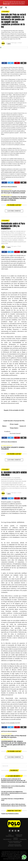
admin (9, 43)
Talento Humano (15, 839)
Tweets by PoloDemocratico (10, 813)
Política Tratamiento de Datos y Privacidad (15, 842)
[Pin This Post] (17, 63)
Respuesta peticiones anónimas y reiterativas (15, 845)
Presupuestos (7, 839)
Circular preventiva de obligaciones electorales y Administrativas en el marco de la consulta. (14, 793)
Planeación (23, 839)
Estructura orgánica (19, 835)
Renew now (6, 3)
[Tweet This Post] (11, 63)
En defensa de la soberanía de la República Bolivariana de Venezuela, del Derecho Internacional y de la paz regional (14, 780)
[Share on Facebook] (4, 63)
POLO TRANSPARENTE (10, 835)
